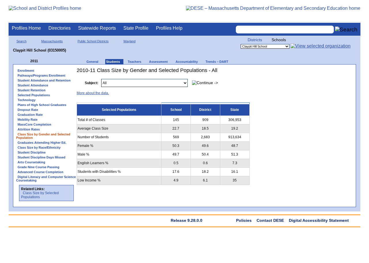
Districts (255, 39)
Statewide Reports (97, 28)
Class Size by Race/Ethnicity (39, 147)
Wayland (129, 41)
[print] (316, 80)
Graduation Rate (30, 114)
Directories (59, 28)
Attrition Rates (29, 129)
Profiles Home (26, 28)
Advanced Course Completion (40, 172)
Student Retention (32, 90)
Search (21, 41)
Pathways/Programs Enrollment (41, 75)
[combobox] (285, 29)
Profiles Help (169, 28)
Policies (244, 220)
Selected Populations (34, 95)
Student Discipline (32, 152)
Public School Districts (93, 41)
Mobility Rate (27, 119)
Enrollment (26, 70)
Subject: (91, 83)
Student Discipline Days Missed (41, 157)
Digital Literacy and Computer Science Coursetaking (46, 178)
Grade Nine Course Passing (38, 167)
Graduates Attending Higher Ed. (42, 142)
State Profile (135, 28)
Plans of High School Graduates (42, 105)
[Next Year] (46, 61)
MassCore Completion (34, 124)
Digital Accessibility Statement (319, 220)
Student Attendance (33, 85)
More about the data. (93, 93)
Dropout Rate (28, 109)
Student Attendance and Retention (44, 80)
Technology (26, 100)
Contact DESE (270, 220)
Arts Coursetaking (31, 162)
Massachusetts (52, 41)
